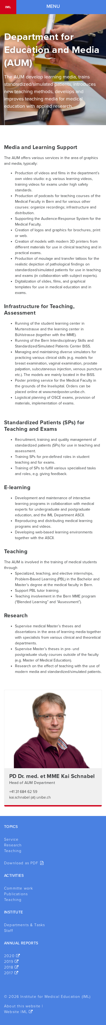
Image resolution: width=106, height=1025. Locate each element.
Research (13, 845)
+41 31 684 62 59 (23, 791)
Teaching (12, 851)
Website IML (15, 1012)
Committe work (18, 888)
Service (11, 839)
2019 (8, 961)
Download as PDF (21, 863)
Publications (16, 894)
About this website (22, 1006)
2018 (8, 967)
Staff (8, 930)
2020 (9, 956)
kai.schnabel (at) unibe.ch (30, 797)
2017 (8, 973)
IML (8, 7)
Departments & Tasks (24, 925)
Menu (53, 6)
